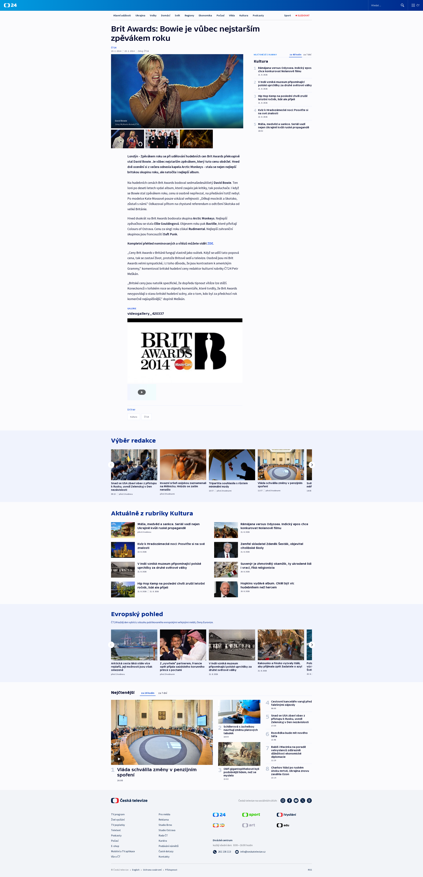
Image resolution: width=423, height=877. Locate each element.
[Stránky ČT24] (219, 814)
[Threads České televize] (309, 800)
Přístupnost (171, 869)
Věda (232, 15)
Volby (153, 15)
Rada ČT (163, 835)
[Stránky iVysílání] (286, 814)
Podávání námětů (168, 846)
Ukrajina (140, 15)
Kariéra (163, 840)
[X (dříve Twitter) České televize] (302, 800)
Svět (177, 15)
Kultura (243, 15)
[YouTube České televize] (296, 800)
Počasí (220, 15)
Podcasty (258, 15)
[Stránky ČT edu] (283, 825)
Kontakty (164, 856)
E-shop (115, 846)
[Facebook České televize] (289, 800)
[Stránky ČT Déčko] (219, 825)
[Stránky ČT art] (248, 825)
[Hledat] (402, 5)
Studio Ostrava (167, 830)
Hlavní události (122, 15)
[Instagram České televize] (283, 800)
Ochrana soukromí (152, 869)
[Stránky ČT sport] (251, 814)
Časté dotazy (166, 851)
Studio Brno (165, 824)
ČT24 (113, 47)
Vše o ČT (115, 856)
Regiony (189, 15)
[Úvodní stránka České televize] (129, 800)
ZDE (210, 243)
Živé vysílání (118, 819)
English (135, 869)
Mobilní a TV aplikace (123, 851)
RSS (310, 869)
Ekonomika (205, 15)
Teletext (116, 830)
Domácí (165, 15)
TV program (118, 814)
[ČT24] (10, 5)
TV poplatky (118, 824)
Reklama (164, 819)
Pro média (164, 814)
